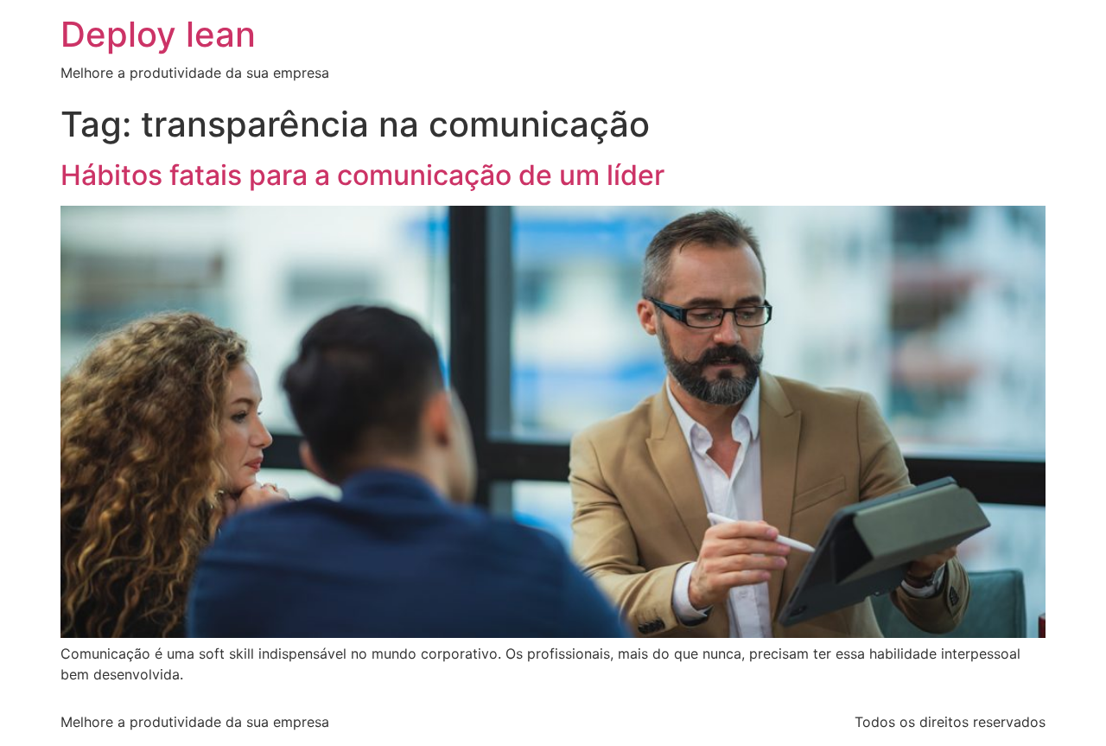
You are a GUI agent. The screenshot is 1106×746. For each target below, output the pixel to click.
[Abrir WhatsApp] (1063, 702)
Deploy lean (158, 34)
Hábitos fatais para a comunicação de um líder (362, 175)
